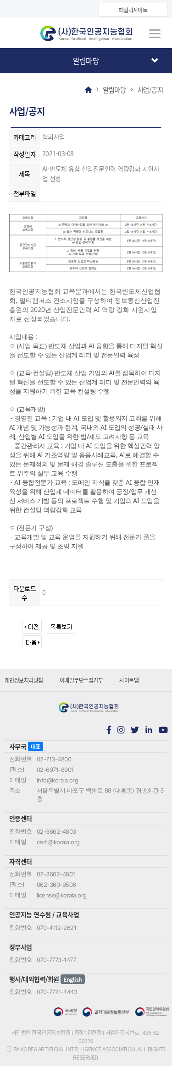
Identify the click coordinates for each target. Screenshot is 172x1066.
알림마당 (86, 60)
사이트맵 (129, 680)
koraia (86, 33)
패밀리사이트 (133, 10)
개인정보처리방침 (24, 680)
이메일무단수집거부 (81, 680)
